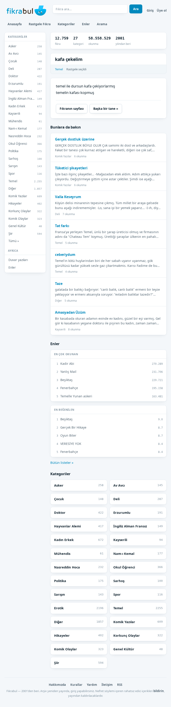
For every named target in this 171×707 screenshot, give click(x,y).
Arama (102, 24)
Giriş (150, 10)
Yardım (92, 685)
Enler (86, 24)
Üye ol (162, 10)
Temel (59, 69)
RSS (119, 685)
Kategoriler (66, 24)
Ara (135, 9)
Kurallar (76, 685)
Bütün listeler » (61, 462)
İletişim (107, 685)
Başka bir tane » (105, 108)
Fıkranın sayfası (72, 108)
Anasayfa (15, 24)
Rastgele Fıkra (40, 24)
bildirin (158, 691)
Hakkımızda (57, 685)
